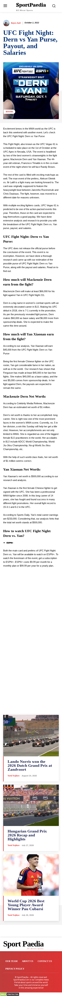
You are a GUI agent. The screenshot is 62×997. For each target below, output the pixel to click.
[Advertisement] (31, 614)
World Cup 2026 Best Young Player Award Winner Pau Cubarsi (26, 905)
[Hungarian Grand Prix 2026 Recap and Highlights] (31, 805)
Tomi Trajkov (14, 776)
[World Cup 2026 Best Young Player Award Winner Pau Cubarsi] (31, 875)
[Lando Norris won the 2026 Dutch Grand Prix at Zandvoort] (31, 735)
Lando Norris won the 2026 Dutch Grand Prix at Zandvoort (30, 765)
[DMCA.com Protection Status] (9, 995)
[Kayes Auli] (6, 23)
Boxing (9, 111)
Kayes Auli (16, 23)
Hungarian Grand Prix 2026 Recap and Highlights (27, 835)
